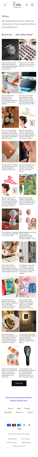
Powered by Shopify (23, 434)
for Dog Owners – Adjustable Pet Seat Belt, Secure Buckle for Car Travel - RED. (10, 234)
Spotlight (8, 412)
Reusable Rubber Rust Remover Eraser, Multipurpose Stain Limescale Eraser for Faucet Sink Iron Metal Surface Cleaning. (10, 99)
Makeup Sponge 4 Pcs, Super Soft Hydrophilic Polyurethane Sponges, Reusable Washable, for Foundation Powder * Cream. (27, 235)
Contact (30, 412)
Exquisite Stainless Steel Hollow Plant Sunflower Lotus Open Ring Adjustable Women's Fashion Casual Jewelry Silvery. (10, 66)
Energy (27, 408)
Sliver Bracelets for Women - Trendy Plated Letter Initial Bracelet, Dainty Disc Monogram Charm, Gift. (10, 167)
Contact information (19, 446)
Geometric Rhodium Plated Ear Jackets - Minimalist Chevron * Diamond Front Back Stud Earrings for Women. (27, 168)
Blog (18, 408)
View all (19, 383)
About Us (19, 412)
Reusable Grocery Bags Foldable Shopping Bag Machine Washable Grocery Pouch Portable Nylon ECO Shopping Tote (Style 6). (27, 201)
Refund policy (12, 439)
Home (10, 408)
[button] (5, 5)
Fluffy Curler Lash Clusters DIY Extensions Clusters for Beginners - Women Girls (27, 64)
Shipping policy (26, 442)
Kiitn (15, 434)
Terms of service (12, 442)
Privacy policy (25, 439)
